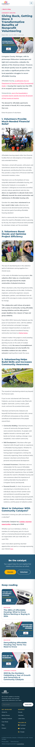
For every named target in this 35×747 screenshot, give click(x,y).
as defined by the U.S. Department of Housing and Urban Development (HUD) (17, 83)
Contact (4, 728)
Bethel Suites (23, 333)
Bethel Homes (6, 715)
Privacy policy (5, 741)
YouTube (22, 728)
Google (22, 732)
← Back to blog (6, 9)
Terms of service (15, 741)
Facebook (23, 725)
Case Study (5, 722)
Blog (3, 725)
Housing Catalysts (7, 718)
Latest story (21, 718)
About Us (4, 712)
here (11, 549)
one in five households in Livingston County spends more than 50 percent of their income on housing (17, 95)
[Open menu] (31, 3)
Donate (10, 572)
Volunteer (24, 572)
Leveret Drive (20, 744)
